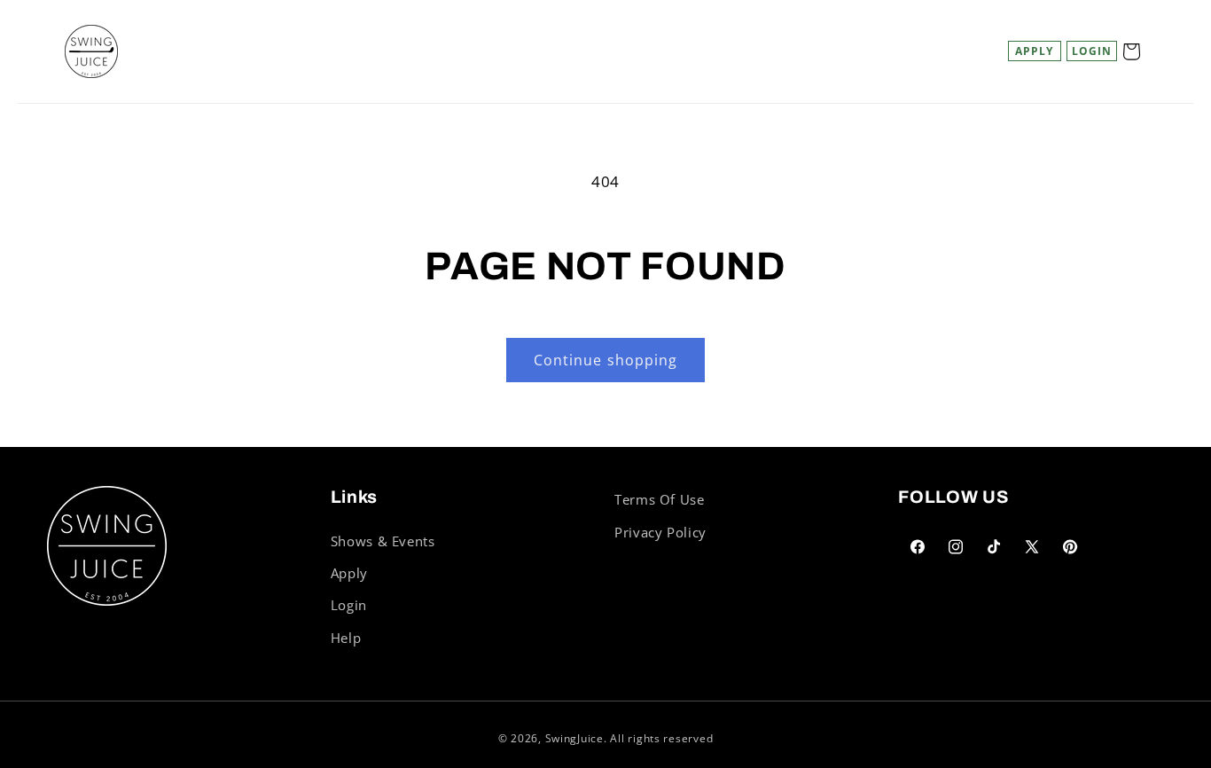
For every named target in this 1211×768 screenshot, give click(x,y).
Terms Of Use (659, 499)
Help (346, 638)
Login (349, 605)
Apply (1034, 51)
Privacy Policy (660, 532)
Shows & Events (383, 541)
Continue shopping (605, 360)
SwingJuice (574, 738)
